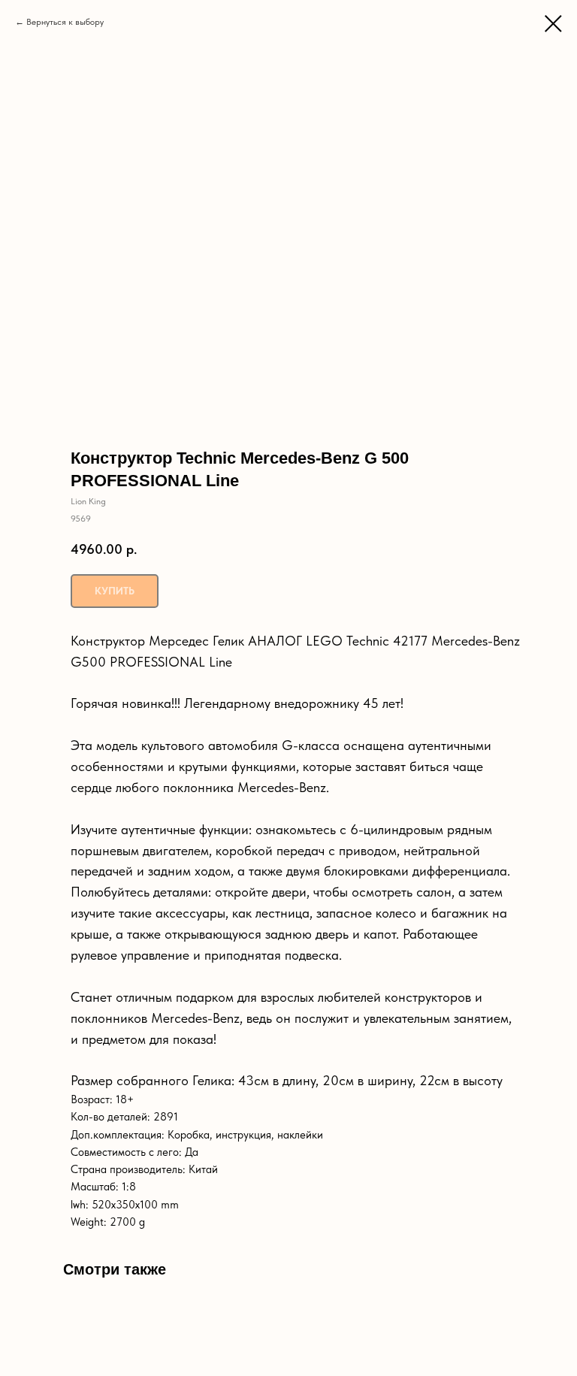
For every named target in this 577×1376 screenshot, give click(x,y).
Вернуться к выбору (65, 22)
